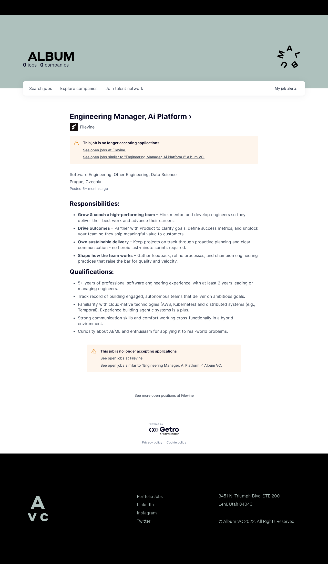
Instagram (147, 512)
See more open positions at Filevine (164, 395)
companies (78, 88)
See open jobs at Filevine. (104, 150)
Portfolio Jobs (150, 496)
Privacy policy (152, 442)
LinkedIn (145, 504)
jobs (40, 88)
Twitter (143, 521)
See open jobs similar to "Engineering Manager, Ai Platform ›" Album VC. (143, 157)
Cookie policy (176, 442)
